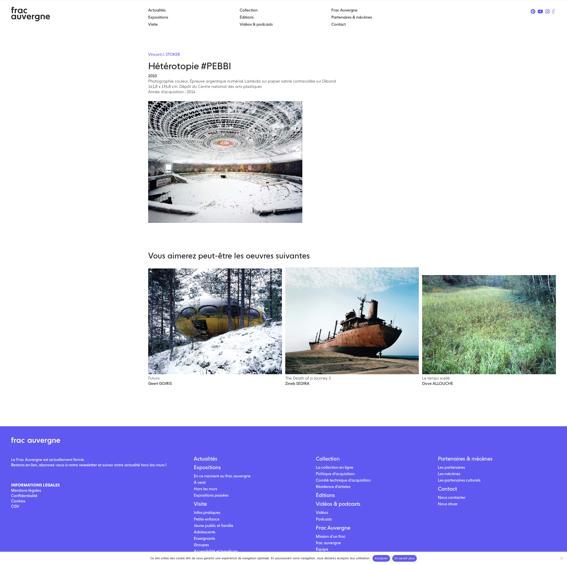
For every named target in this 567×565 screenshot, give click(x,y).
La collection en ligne (334, 467)
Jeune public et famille (213, 525)
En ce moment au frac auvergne (222, 476)
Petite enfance (206, 519)
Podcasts (324, 519)
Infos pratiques (207, 512)
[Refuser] (561, 558)
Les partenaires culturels (459, 480)
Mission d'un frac (331, 536)
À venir (200, 482)
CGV (15, 506)
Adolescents (204, 532)
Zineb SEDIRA (297, 383)
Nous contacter (451, 497)
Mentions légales (26, 490)
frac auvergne (328, 542)
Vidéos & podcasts (338, 504)
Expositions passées (211, 495)
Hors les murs (205, 488)
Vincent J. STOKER (164, 54)
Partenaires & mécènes (465, 458)
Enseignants (204, 538)
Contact (447, 489)
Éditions (325, 495)
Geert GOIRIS (160, 383)
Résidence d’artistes (333, 486)
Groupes (201, 544)
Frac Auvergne (333, 527)
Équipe (322, 549)
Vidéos (322, 512)
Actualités (205, 458)
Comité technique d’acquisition (343, 480)
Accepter (381, 558)
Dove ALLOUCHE (437, 383)
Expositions (207, 467)
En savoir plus (404, 558)
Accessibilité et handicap (216, 551)
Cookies (18, 501)
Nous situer (448, 503)
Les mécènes (449, 473)
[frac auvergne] (30, 20)
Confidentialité (24, 495)
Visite (200, 504)
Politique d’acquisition (335, 473)
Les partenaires (451, 467)
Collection (328, 458)
